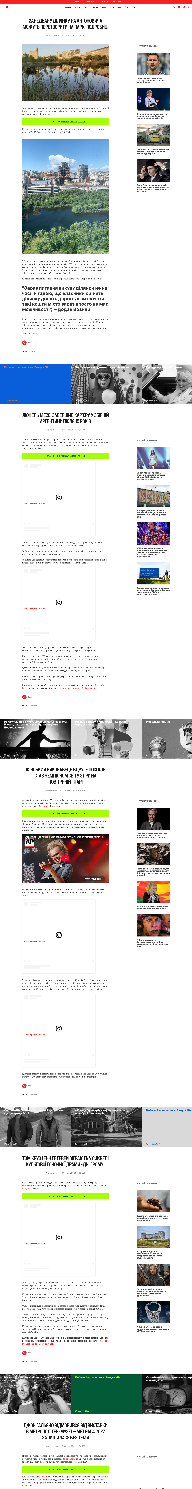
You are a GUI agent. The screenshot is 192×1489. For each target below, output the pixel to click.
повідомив (93, 445)
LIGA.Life (32, 333)
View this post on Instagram (34, 503)
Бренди (95, 7)
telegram (82, 122)
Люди (86, 7)
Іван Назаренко (52, 790)
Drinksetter (76, 2)
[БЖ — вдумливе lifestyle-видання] (16, 7)
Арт (119, 7)
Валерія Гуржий (52, 35)
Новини (68, 7)
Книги (112, 7)
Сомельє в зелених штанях (110, 2)
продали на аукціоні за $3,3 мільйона (76, 688)
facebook (73, 122)
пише (59, 132)
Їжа (126, 7)
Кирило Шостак (52, 429)
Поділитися (32, 342)
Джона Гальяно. (70, 1459)
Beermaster (90, 2)
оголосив (42, 1476)
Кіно (104, 7)
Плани (134, 7)
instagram (65, 122)
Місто (77, 7)
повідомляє (28, 1188)
